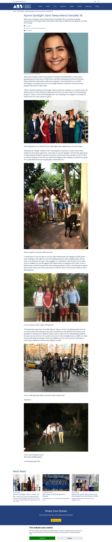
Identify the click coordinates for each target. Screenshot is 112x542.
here (30, 534)
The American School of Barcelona (38, 28)
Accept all (42, 538)
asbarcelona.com (21, 1)
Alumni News (20, 11)
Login (94, 1)
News (14, 11)
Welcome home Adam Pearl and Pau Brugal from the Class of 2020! (85, 495)
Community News (47, 492)
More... (18, 501)
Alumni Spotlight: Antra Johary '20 (26, 494)
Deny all (70, 538)
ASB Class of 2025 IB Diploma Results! (54, 495)
